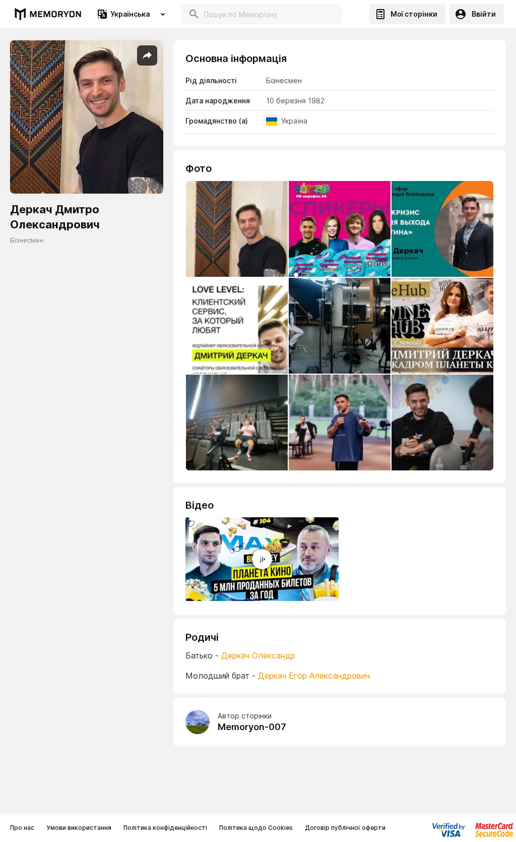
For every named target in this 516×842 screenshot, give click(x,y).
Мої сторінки (414, 14)
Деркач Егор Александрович (314, 676)
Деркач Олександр (258, 655)
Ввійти (484, 14)
